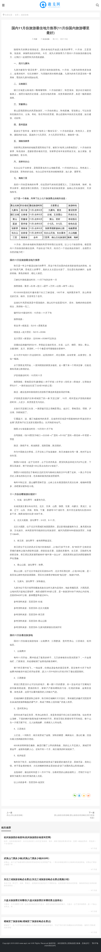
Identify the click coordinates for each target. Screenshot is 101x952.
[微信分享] (75, 795)
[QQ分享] (79, 795)
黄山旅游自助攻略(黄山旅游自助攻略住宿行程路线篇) (74, 816)
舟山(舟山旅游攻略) (15, 815)
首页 (17, 14)
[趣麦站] (50, 6)
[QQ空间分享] (84, 795)
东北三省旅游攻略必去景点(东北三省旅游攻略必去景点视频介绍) (36, 879)
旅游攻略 (46, 39)
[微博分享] (88, 795)
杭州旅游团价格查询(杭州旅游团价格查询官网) (27, 837)
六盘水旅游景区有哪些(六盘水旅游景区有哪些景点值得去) (33, 900)
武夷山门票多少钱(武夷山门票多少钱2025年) (26, 858)
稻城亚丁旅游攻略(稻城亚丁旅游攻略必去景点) (27, 921)
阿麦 (35, 39)
